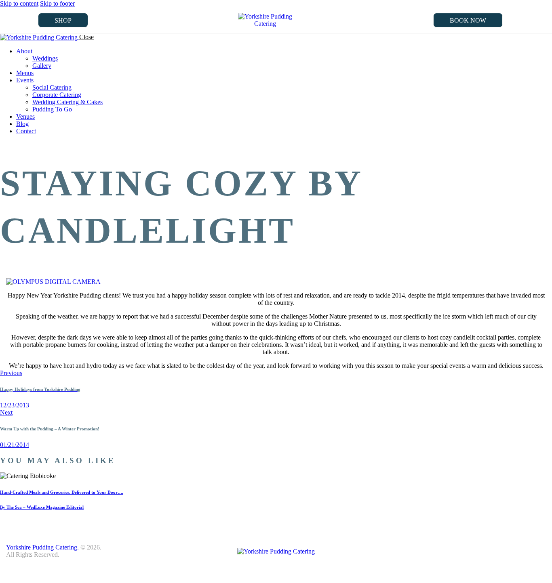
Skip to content (19, 3)
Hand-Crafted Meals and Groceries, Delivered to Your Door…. (61, 492)
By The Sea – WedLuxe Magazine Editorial (42, 507)
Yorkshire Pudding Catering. (42, 547)
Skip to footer (57, 3)
